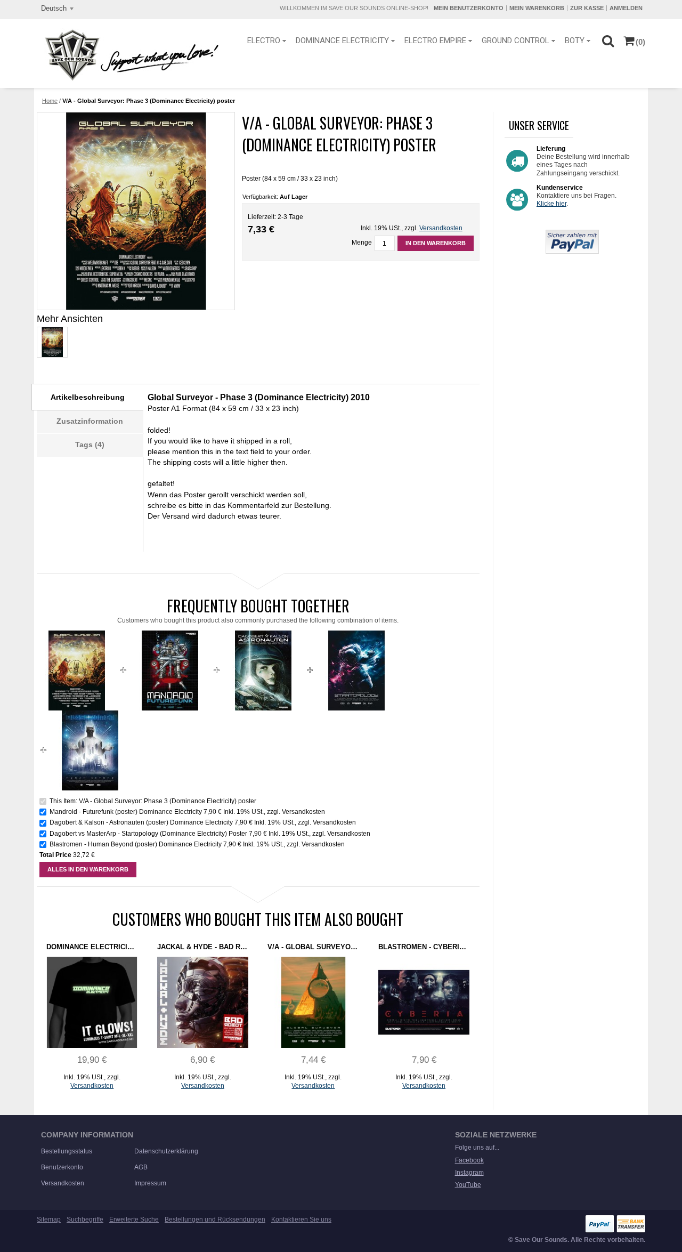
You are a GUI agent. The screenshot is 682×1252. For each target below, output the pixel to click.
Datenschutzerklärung (166, 1151)
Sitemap (49, 1219)
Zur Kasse (587, 8)
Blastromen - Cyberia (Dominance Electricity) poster (423, 947)
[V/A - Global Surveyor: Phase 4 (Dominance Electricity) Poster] (313, 1002)
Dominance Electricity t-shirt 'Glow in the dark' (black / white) (91, 947)
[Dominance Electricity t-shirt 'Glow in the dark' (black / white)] (91, 1002)
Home (50, 101)
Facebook (469, 1160)
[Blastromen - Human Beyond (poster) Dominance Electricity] (90, 714)
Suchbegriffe (85, 1219)
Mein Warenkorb (536, 8)
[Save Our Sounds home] (129, 55)
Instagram (469, 1172)
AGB (141, 1167)
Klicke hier (551, 203)
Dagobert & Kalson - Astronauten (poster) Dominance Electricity (141, 822)
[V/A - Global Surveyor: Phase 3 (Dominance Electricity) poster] (135, 211)
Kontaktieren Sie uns (301, 1219)
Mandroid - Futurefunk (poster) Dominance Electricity (126, 811)
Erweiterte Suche (134, 1219)
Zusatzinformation (89, 421)
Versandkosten (440, 228)
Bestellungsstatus (66, 1151)
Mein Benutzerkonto (469, 8)
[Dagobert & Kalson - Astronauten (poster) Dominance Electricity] (263, 635)
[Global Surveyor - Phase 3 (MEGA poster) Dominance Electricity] (52, 342)
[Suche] (607, 40)
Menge (362, 242)
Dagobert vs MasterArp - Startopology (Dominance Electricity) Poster (148, 833)
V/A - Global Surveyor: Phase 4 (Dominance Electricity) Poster (313, 947)
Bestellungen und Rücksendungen (215, 1219)
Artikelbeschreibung (88, 397)
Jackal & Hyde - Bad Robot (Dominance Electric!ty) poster (202, 947)
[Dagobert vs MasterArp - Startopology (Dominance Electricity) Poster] (356, 635)
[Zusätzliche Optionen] (572, 234)
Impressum (150, 1183)
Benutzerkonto (62, 1167)
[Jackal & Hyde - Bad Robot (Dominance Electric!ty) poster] (202, 1002)
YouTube (468, 1185)
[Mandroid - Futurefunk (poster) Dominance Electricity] (170, 635)
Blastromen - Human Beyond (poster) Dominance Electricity (136, 844)
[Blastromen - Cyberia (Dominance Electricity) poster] (423, 1002)
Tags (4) (89, 444)
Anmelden (626, 8)
